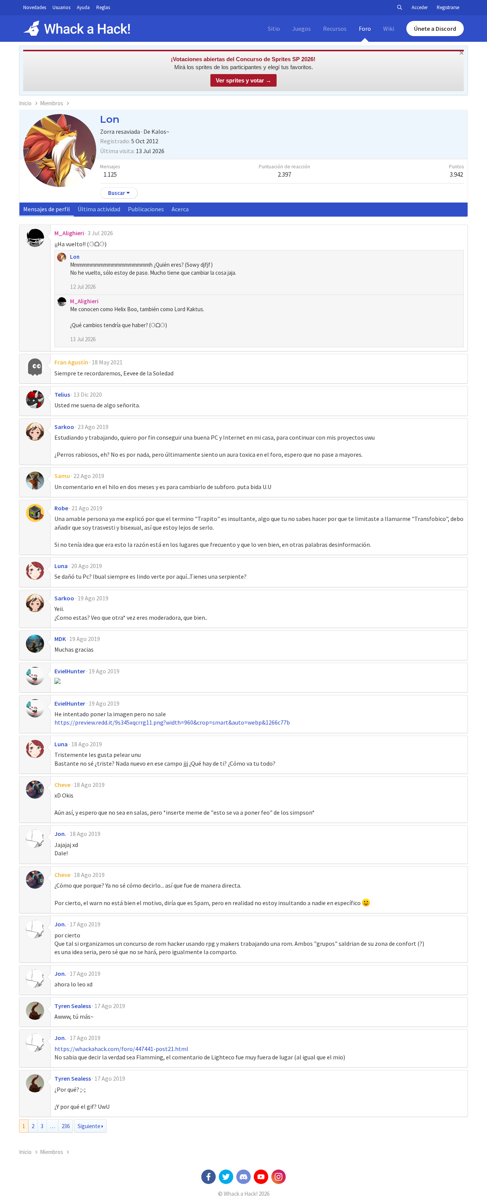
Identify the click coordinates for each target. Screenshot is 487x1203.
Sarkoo (64, 427)
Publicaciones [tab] (146, 209)
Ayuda (83, 7)
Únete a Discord (435, 28)
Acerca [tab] (180, 209)
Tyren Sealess (72, 1006)
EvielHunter (69, 671)
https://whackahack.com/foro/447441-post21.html (121, 1049)
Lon (75, 256)
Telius (62, 394)
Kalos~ (160, 131)
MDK (60, 639)
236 (66, 1126)
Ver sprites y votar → (243, 80)
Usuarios (61, 7)
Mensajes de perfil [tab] (46, 209)
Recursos (335, 28)
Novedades (34, 7)
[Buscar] (399, 7)
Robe (61, 508)
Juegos (301, 28)
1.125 (110, 174)
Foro (365, 28)
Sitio (274, 28)
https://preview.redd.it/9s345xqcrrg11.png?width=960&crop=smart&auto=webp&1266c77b (172, 722)
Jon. (60, 833)
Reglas (103, 7)
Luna (61, 566)
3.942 (456, 174)
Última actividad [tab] (99, 209)
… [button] (52, 1126)
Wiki (388, 28)
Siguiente (89, 1126)
